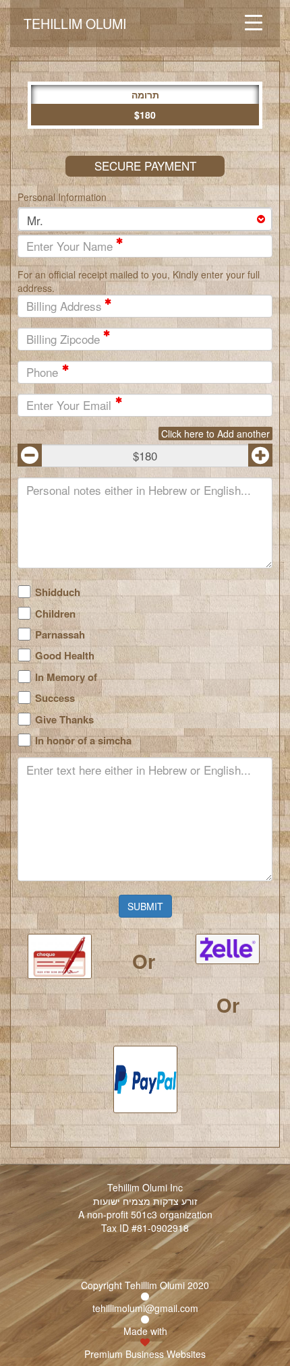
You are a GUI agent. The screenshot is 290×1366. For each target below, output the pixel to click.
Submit (145, 906)
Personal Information (62, 197)
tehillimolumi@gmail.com (145, 1308)
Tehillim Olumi (75, 23)
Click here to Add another (215, 433)
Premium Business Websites (145, 1354)
